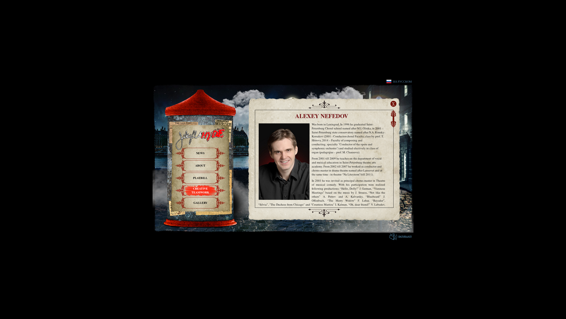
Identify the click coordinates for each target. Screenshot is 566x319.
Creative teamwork (200, 190)
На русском (402, 82)
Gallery (200, 202)
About (200, 165)
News (200, 153)
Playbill (200, 178)
